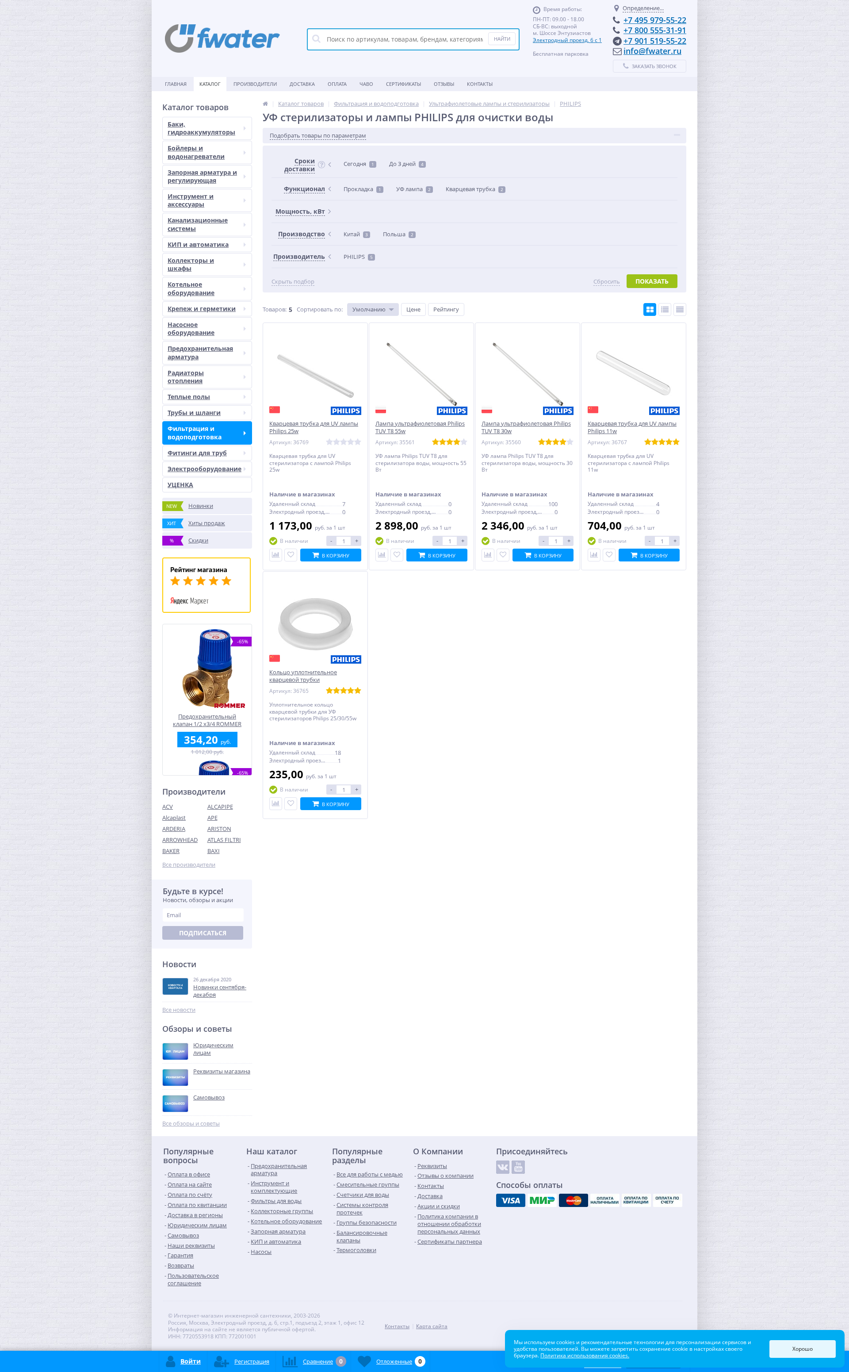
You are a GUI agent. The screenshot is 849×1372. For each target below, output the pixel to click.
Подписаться (202, 933)
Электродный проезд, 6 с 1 (567, 40)
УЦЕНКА (180, 484)
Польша (398, 234)
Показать (652, 281)
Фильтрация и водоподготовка (195, 432)
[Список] (664, 309)
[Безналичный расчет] (667, 1200)
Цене (413, 309)
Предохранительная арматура (200, 352)
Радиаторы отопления (186, 377)
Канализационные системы (198, 224)
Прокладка (362, 189)
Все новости (178, 1010)
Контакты (480, 84)
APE (212, 818)
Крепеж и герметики (202, 308)
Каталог (210, 84)
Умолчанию (369, 309)
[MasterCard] (573, 1200)
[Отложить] (290, 555)
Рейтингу (446, 309)
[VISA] (510, 1200)
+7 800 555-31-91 (654, 30)
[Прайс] (679, 309)
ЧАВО (366, 84)
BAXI (213, 851)
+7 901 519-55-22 (654, 40)
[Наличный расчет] (605, 1200)
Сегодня (359, 164)
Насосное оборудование (191, 328)
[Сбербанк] (636, 1200)
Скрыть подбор (293, 281)
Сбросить (606, 281)
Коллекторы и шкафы (191, 264)
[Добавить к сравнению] (275, 555)
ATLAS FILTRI (224, 840)
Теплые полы (189, 396)
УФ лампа (413, 189)
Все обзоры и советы (191, 1123)
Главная (176, 84)
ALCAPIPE (220, 807)
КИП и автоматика (198, 244)
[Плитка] (649, 309)
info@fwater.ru (652, 51)
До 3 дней (406, 164)
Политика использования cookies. (584, 1355)
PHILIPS (358, 257)
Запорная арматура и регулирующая (202, 176)
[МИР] (542, 1200)
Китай (356, 234)
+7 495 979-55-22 (654, 20)
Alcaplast (174, 818)
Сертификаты (403, 84)
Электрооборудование (204, 469)
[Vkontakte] (502, 1167)
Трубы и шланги (194, 412)
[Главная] (265, 104)
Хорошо (802, 1349)
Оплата (337, 84)
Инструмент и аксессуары (191, 200)
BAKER (171, 851)
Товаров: (275, 309)
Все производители (188, 865)
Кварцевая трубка (474, 189)
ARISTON (219, 829)
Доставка (302, 84)
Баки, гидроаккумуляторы (201, 128)
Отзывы (444, 84)
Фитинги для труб (197, 453)
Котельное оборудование (191, 288)
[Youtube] (518, 1167)
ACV (167, 807)
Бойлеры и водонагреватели (196, 152)
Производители (255, 84)
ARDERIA (173, 829)
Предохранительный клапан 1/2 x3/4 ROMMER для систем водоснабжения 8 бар (207, 720)
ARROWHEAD (180, 840)
